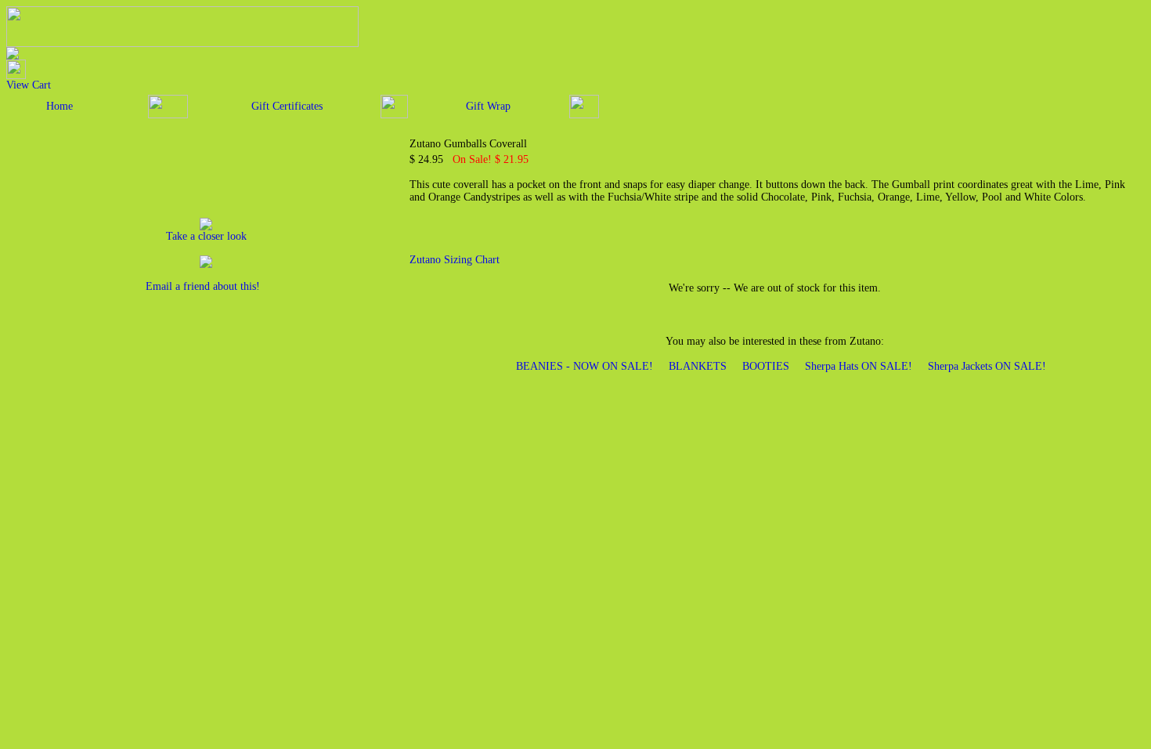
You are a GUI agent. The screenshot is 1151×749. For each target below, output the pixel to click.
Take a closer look (206, 236)
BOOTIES (765, 366)
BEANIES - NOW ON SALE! (584, 366)
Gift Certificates (287, 106)
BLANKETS (698, 366)
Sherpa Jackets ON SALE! (987, 366)
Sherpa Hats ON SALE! (858, 366)
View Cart (28, 85)
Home (59, 106)
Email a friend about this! (203, 286)
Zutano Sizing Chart (455, 260)
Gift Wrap (488, 106)
